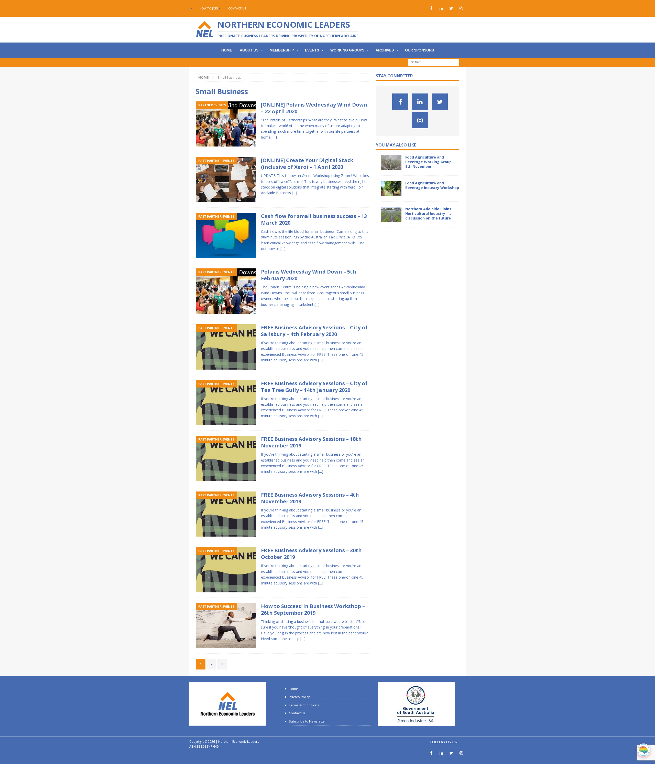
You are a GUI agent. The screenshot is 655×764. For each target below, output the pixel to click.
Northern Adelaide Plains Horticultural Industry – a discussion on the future (428, 213)
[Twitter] (451, 8)
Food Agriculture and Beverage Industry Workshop (432, 185)
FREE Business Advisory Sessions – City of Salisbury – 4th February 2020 (314, 331)
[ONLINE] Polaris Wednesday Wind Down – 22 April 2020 (314, 108)
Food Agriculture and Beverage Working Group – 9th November (430, 162)
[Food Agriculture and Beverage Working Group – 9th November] (391, 162)
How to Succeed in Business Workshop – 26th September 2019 (313, 609)
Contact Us (237, 8)
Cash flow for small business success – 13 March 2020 (314, 219)
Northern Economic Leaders (238, 741)
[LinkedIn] (441, 8)
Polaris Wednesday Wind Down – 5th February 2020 (308, 275)
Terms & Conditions (304, 705)
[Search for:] (433, 62)
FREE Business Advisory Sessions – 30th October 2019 (311, 553)
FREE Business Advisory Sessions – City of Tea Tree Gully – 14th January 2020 (314, 386)
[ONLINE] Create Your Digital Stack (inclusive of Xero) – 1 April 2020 (307, 163)
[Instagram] (461, 8)
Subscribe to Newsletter (307, 721)
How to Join (209, 8)
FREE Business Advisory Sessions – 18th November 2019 (311, 442)
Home (293, 688)
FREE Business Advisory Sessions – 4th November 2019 (310, 498)
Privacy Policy (299, 697)
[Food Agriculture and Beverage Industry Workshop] (391, 188)
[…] (274, 137)
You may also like (396, 145)
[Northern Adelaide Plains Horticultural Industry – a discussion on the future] (391, 214)
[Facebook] (431, 8)
